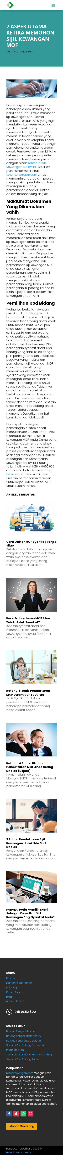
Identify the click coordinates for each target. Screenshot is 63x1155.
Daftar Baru (26, 51)
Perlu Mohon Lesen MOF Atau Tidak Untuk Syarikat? (28, 620)
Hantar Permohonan (19, 983)
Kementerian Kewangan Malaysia (26, 165)
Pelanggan (13, 987)
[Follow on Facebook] (9, 1113)
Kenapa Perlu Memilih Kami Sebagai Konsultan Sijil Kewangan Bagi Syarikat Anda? (30, 913)
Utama (10, 978)
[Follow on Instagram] (30, 1113)
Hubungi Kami (15, 1001)
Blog (9, 997)
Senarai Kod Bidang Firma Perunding (29, 1054)
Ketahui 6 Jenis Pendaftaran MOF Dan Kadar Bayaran (28, 692)
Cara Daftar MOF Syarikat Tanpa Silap (31, 543)
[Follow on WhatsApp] (23, 1113)
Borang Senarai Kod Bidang (23, 1040)
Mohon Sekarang (22, 1126)
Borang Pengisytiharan (20, 1031)
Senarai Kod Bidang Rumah (23, 1059)
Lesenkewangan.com (21, 175)
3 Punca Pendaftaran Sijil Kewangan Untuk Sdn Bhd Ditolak (26, 843)
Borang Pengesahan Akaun (23, 1036)
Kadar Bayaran (15, 992)
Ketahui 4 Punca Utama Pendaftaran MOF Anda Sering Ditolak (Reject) (29, 767)
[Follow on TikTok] (16, 1113)
